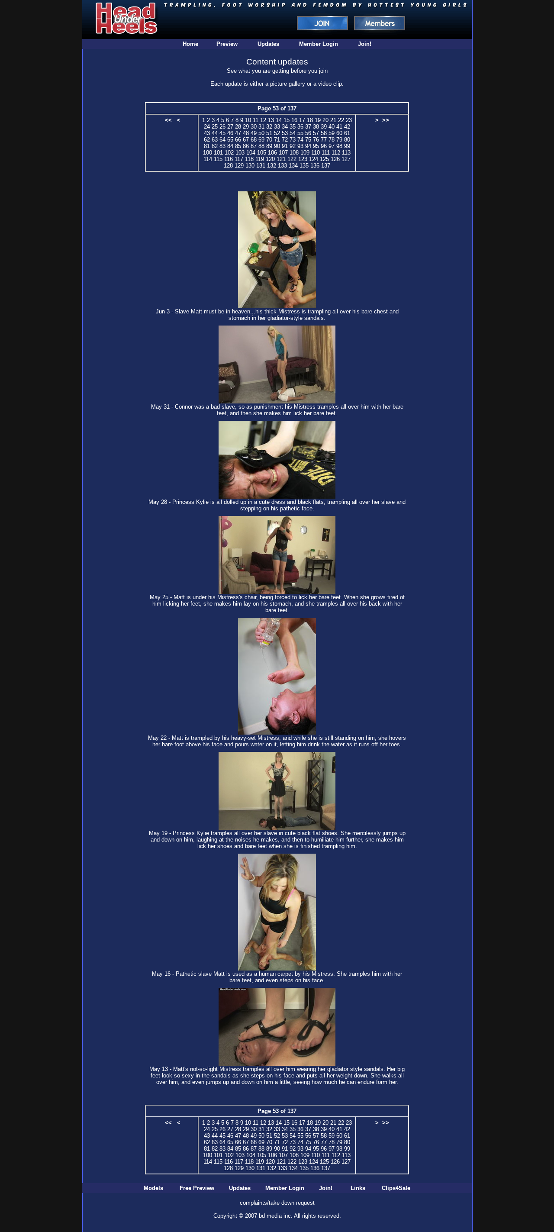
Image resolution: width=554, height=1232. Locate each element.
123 (302, 159)
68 (254, 139)
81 (207, 146)
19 (318, 120)
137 (325, 165)
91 (285, 146)
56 (308, 133)
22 (341, 120)
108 (294, 152)
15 (286, 120)
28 (238, 126)
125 (324, 159)
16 (294, 120)
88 (261, 146)
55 (300, 133)
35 (293, 126)
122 (291, 159)
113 (346, 152)
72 (285, 139)
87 (254, 146)
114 (207, 159)
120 (270, 159)
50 (261, 133)
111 (326, 152)
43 (207, 133)
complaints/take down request (277, 1203)
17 (302, 120)
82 (215, 146)
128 (228, 165)
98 (339, 146)
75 (308, 139)
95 (316, 146)
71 (277, 139)
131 (260, 165)
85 (238, 146)
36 (300, 126)
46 (230, 133)
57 (316, 133)
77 (324, 139)
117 (239, 159)
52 (277, 133)
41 (339, 126)
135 (304, 165)
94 (308, 146)
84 (230, 146)
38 (316, 126)
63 (215, 139)
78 (332, 139)
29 (246, 126)
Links (358, 1188)
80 (347, 139)
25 (215, 126)
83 (222, 146)
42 (347, 126)
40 (332, 126)
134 (293, 165)
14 (279, 120)
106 (272, 152)
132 (271, 165)
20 (325, 120)
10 (248, 120)
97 (332, 146)
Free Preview (197, 1188)
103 (240, 152)
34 (285, 126)
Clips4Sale (396, 1188)
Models (153, 1188)
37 (308, 126)
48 (246, 133)
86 (246, 146)
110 (315, 152)
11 (255, 120)
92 (293, 146)
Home (190, 44)
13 (271, 120)
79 (339, 139)
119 (259, 159)
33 (277, 126)
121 (281, 159)
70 (269, 139)
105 (261, 152)
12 (263, 120)
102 (229, 152)
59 (332, 133)
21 (333, 120)
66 (238, 139)
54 (293, 133)
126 (335, 159)
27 (230, 126)
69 (261, 139)
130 (249, 165)
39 (324, 126)
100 (207, 152)
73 (293, 139)
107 (283, 152)
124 (313, 159)
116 (228, 159)
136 (314, 165)
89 (269, 146)
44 (215, 133)
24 (207, 126)
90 (277, 146)
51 (269, 133)
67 (246, 139)
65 (230, 139)
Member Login (318, 44)
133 (282, 165)
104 (250, 152)
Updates (268, 44)
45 (222, 133)
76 (316, 139)
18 (310, 120)
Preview (227, 44)
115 (218, 159)
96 (324, 146)
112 (336, 152)
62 (207, 139)
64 (222, 139)
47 (238, 133)
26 (222, 126)
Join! (364, 44)
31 (261, 126)
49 (254, 133)
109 (304, 152)
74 (300, 139)
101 (218, 152)
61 (347, 133)
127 (346, 159)
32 (269, 126)
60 (339, 133)
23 (349, 120)
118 (249, 159)
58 (324, 133)
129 (239, 165)
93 (300, 146)
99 (347, 146)
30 (254, 126)
